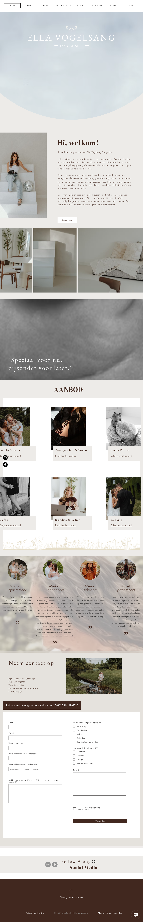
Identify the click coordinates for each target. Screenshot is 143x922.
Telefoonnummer (16, 743)
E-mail (11, 733)
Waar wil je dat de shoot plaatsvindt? (24, 764)
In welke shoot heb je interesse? (22, 754)
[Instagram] (5, 457)
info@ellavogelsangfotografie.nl (23, 688)
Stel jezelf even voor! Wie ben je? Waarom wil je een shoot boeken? (33, 781)
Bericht (76, 770)
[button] (63, 5)
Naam (11, 723)
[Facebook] (5, 464)
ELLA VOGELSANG (71, 37)
